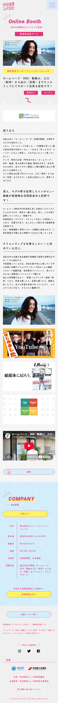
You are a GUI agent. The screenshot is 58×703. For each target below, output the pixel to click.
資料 (29, 472)
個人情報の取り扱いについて (29, 689)
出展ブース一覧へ (29, 614)
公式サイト (25, 514)
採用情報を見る (29, 594)
